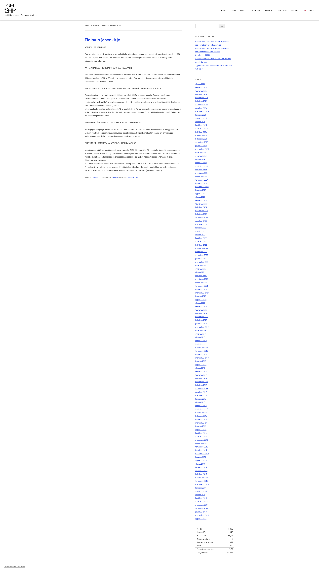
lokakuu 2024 (200, 152)
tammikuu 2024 (201, 180)
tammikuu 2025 (201, 142)
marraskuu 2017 (202, 395)
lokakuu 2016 (200, 426)
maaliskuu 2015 (201, 477)
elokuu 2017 (200, 402)
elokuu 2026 (200, 84)
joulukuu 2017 (201, 392)
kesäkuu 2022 (201, 238)
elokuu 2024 (200, 159)
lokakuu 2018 (200, 361)
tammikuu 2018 (201, 388)
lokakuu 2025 (200, 115)
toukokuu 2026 (201, 91)
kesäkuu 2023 (201, 200)
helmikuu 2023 (201, 214)
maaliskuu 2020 (201, 317)
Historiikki (295, 10)
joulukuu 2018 (201, 354)
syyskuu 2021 (200, 269)
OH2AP (10, 6)
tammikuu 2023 (201, 217)
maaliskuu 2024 (201, 173)
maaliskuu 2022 (201, 248)
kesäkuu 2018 (201, 371)
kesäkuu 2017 (201, 406)
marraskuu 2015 (202, 453)
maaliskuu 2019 (201, 347)
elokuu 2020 (200, 303)
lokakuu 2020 (200, 296)
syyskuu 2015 (200, 460)
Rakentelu (269, 10)
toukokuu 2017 (201, 409)
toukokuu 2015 (201, 471)
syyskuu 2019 (200, 334)
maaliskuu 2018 (201, 382)
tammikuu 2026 (201, 104)
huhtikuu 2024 (201, 169)
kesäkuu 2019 (201, 341)
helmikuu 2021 (201, 282)
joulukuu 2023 (201, 183)
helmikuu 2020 (201, 320)
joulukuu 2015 (201, 450)
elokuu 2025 (200, 122)
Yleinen (115, 177)
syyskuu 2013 (200, 518)
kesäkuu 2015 (201, 467)
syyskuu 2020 (200, 299)
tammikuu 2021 (201, 286)
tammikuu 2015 (201, 481)
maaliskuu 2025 (201, 135)
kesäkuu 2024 (201, 163)
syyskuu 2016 (200, 430)
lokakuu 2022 (200, 228)
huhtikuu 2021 (201, 276)
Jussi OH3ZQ (133, 177)
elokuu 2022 (200, 234)
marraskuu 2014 (202, 484)
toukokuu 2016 (201, 436)
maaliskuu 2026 (201, 98)
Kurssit (243, 10)
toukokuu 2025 (201, 128)
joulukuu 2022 (201, 221)
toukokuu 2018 (201, 375)
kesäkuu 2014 (201, 498)
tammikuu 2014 (201, 508)
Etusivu (223, 10)
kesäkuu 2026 (201, 87)
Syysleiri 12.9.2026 (202, 55)
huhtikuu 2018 (201, 378)
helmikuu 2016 (201, 443)
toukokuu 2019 (201, 344)
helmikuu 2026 (201, 101)
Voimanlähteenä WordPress (14, 567)
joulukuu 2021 (201, 258)
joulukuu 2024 (201, 145)
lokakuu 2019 (200, 330)
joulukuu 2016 (201, 419)
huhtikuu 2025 (201, 132)
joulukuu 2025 (201, 108)
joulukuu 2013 (201, 512)
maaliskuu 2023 (201, 211)
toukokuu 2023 (201, 204)
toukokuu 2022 (201, 241)
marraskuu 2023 (202, 187)
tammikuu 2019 (201, 351)
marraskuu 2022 (202, 224)
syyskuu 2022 (200, 231)
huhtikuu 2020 (201, 313)
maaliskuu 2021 (201, 279)
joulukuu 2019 (201, 323)
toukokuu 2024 (201, 166)
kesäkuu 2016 (201, 433)
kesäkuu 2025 (201, 125)
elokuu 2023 (200, 197)
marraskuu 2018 (202, 358)
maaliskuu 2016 (201, 440)
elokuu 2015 (200, 464)
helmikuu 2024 (201, 176)
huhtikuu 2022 (201, 245)
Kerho (233, 10)
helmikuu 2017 (201, 416)
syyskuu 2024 (200, 156)
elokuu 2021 (200, 272)
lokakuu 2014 (200, 488)
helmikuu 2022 (201, 252)
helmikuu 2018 (201, 385)
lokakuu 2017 (200, 399)
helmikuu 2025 (201, 139)
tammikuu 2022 (201, 255)
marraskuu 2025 (202, 111)
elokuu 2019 (200, 337)
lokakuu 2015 (200, 457)
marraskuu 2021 (202, 262)
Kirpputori (283, 10)
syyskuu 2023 (200, 193)
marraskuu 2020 (202, 293)
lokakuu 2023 (200, 190)
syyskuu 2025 (200, 118)
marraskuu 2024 (202, 149)
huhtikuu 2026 (201, 94)
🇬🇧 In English (309, 10)
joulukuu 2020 (201, 289)
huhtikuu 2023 (201, 207)
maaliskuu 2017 (201, 412)
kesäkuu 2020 (201, 306)
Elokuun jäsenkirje (102, 39)
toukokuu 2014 (201, 501)
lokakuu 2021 (200, 265)
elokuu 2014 (200, 495)
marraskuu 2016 (202, 423)
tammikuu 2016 (201, 447)
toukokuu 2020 (201, 310)
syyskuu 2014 (200, 491)
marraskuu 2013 (202, 515)
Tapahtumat (256, 10)
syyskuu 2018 (200, 364)
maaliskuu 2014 (201, 505)
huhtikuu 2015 (201, 474)
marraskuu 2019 (202, 327)
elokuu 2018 (200, 368)
